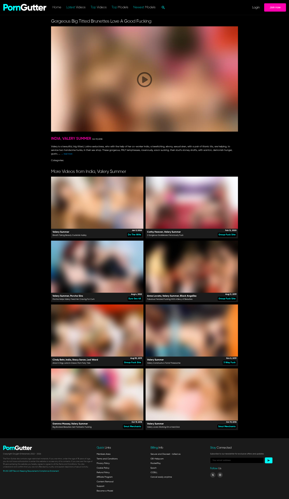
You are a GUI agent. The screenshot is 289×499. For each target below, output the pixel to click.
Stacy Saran (79, 360)
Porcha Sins (76, 296)
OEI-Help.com (157, 459)
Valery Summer (76, 139)
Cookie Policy (103, 468)
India (56, 139)
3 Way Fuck (230, 362)
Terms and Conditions (107, 459)
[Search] (162, 7)
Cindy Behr (59, 360)
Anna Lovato (154, 296)
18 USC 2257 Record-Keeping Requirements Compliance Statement (31, 471)
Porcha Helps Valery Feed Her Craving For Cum (74, 299)
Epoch (154, 468)
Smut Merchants (132, 426)
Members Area (103, 454)
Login (256, 7)
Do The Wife (134, 235)
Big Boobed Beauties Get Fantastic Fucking (72, 427)
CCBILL (154, 472)
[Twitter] (213, 475)
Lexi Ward (92, 360)
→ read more (66, 154)
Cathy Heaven (155, 232)
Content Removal (105, 482)
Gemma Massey (61, 424)
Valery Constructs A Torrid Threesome (163, 363)
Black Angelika (188, 296)
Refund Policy (103, 472)
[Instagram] (220, 475)
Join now (275, 7)
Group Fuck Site (227, 235)
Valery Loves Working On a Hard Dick (163, 427)
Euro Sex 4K (135, 299)
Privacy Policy (103, 463)
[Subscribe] (268, 460)
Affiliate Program (105, 477)
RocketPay (156, 463)
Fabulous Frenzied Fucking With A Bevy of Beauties (170, 299)
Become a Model (105, 491)
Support (100, 486)
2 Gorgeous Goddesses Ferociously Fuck (165, 235)
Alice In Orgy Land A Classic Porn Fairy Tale (71, 363)
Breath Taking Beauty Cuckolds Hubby (70, 235)
